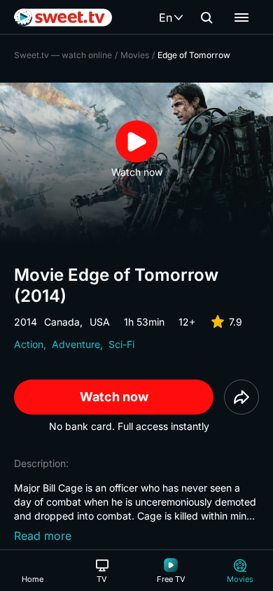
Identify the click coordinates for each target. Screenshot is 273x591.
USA (100, 322)
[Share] (241, 397)
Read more (42, 536)
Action (28, 344)
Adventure (76, 344)
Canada (62, 322)
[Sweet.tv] (63, 17)
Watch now (114, 396)
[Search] (206, 17)
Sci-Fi (121, 344)
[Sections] (241, 17)
